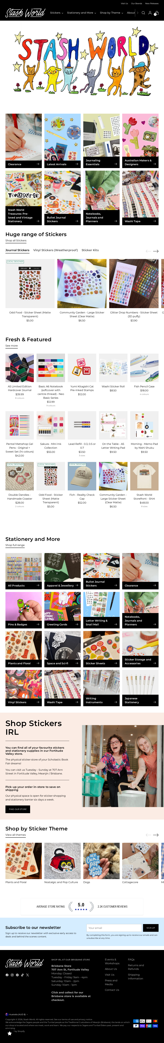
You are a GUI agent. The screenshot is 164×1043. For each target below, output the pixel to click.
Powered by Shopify (15, 1031)
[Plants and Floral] (23, 861)
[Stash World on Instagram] (12, 975)
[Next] (137, 13)
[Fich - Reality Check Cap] (82, 476)
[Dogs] (101, 861)
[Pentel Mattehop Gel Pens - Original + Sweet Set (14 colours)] (19, 425)
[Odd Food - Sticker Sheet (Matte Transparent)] (30, 283)
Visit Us (109, 974)
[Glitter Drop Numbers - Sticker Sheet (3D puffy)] (133, 283)
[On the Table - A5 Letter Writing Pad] (113, 425)
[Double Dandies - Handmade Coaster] (19, 476)
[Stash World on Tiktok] (23, 975)
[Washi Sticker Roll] (113, 368)
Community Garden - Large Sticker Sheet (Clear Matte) (113, 498)
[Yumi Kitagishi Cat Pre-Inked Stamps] (82, 368)
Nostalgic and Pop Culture (61, 882)
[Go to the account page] (150, 13)
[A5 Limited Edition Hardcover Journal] (19, 368)
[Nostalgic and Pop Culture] (62, 861)
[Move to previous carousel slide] (148, 251)
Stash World (29, 1019)
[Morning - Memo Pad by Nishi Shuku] (144, 425)
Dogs (86, 882)
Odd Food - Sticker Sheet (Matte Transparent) (51, 498)
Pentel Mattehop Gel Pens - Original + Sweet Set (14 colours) (20, 447)
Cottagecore (130, 882)
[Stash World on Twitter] (28, 975)
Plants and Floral (15, 882)
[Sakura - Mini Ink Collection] (51, 425)
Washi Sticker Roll (113, 386)
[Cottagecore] (140, 861)
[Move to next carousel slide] (156, 251)
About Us (111, 968)
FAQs (131, 959)
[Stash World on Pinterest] (18, 975)
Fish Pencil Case (144, 386)
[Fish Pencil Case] (144, 368)
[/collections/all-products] (82, 64)
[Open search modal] (143, 13)
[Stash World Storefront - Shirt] (144, 476)
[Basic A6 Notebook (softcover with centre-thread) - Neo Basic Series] (51, 368)
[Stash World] (25, 12)
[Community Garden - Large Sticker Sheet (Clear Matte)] (82, 283)
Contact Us (112, 989)
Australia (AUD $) (17, 1014)
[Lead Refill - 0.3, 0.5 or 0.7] (82, 425)
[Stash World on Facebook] (7, 975)
